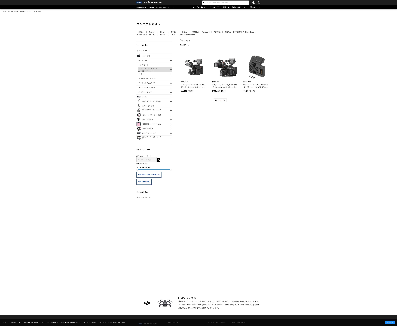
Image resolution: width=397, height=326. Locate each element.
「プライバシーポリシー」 (104, 322)
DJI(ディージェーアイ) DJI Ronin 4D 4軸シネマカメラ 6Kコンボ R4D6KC (193, 86)
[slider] (137, 169)
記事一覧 (226, 7)
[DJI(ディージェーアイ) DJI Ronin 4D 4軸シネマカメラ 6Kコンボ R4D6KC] (194, 66)
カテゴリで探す (198, 7)
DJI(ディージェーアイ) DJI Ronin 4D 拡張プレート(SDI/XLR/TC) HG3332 (255, 86)
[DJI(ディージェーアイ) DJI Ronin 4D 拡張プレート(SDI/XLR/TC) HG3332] (256, 66)
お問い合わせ (253, 7)
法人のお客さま (237, 7)
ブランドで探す (214, 7)
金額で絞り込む (144, 181)
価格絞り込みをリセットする (149, 174)
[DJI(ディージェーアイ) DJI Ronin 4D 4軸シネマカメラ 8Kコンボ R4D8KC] (225, 66)
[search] (158, 160)
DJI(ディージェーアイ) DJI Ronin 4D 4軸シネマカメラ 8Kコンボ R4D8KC (224, 86)
